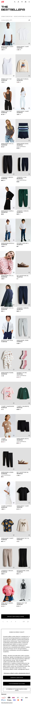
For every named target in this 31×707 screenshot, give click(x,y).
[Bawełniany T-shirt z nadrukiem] (7, 525)
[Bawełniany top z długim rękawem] (7, 130)
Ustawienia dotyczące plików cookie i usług (16, 689)
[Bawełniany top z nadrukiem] (23, 525)
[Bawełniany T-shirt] (7, 33)
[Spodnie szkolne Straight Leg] (23, 230)
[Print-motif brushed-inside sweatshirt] (23, 66)
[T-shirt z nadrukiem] (7, 393)
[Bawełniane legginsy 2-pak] (7, 459)
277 (24, 621)
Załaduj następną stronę (15, 616)
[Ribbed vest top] (7, 66)
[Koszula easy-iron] (7, 327)
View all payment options (6, 702)
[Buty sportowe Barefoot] (23, 262)
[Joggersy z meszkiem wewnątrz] (7, 164)
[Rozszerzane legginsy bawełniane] (23, 557)
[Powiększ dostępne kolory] (18, 182)
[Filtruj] (29, 20)
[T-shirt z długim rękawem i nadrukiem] (23, 393)
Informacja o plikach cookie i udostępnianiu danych (17, 673)
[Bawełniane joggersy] (23, 327)
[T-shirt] (7, 425)
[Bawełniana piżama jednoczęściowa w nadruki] (7, 359)
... (19, 621)
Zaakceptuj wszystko (16, 677)
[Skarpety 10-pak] (23, 359)
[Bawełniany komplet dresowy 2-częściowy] (7, 198)
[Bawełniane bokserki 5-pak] (23, 130)
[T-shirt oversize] (7, 493)
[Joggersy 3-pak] (23, 164)
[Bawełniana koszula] (7, 230)
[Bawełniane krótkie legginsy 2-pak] (23, 425)
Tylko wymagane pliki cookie (17, 683)
